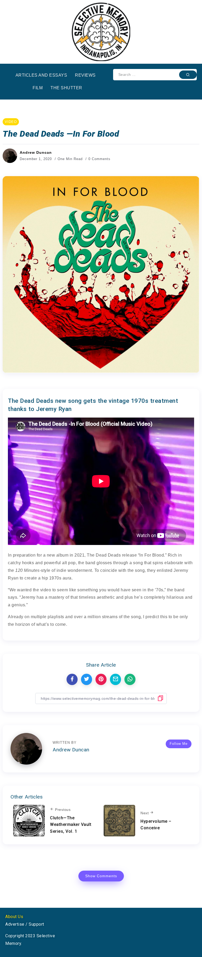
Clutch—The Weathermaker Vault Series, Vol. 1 (70, 824)
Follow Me (179, 744)
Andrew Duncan (36, 152)
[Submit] (188, 74)
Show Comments (101, 876)
